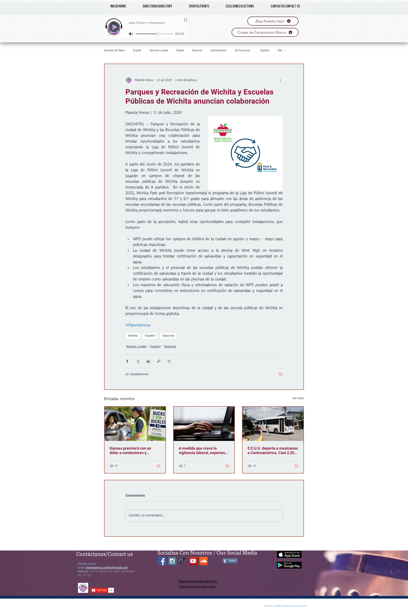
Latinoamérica (218, 50)
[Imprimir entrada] (169, 361)
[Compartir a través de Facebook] (127, 361)
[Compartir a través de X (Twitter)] (138, 361)
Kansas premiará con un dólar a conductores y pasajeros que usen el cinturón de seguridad (130, 450)
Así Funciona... (243, 50)
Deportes (168, 335)
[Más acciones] (280, 80)
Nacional (197, 50)
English (137, 50)
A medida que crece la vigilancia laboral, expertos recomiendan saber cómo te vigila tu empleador (203, 450)
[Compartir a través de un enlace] (159, 361)
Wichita (133, 335)
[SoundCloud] (203, 561)
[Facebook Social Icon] (162, 561)
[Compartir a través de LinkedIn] (148, 361)
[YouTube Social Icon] (193, 561)
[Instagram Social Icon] (172, 561)
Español (264, 50)
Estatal (180, 50)
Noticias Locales (159, 50)
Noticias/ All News (114, 50)
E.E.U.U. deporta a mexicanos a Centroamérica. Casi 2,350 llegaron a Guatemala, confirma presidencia (273, 450)
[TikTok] (182, 561)
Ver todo (298, 398)
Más (280, 50)
